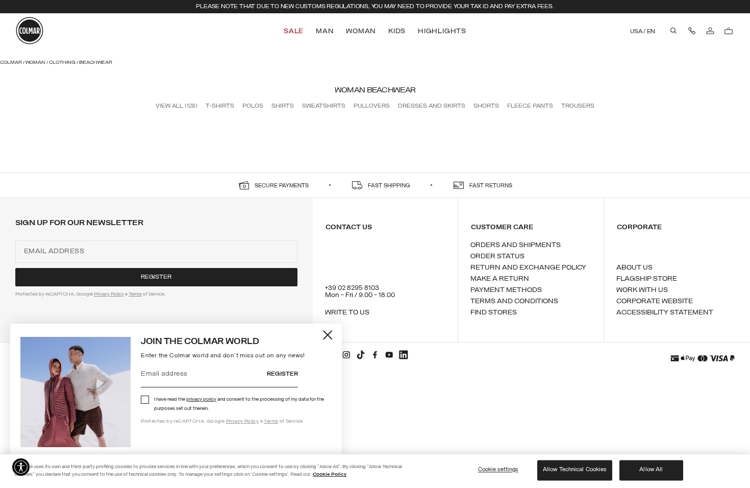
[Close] (328, 335)
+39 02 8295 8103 (352, 288)
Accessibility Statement (664, 312)
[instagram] (346, 355)
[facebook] (375, 355)
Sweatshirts (323, 106)
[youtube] (389, 355)
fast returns (490, 186)
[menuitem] (295, 31)
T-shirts (220, 106)
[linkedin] (403, 355)
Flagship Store (646, 279)
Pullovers (372, 106)
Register (282, 374)
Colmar (11, 62)
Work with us (642, 290)
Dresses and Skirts (431, 106)
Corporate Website (654, 301)
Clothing (63, 62)
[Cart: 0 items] (728, 31)
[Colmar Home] (29, 30)
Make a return (499, 279)
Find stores (493, 312)
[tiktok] (360, 355)
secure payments (282, 186)
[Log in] (710, 31)
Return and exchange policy (528, 268)
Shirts (282, 106)
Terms (271, 421)
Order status (497, 256)
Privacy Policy (242, 421)
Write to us (347, 312)
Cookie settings (498, 470)
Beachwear (95, 62)
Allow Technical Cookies (575, 470)
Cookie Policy (329, 474)
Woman (36, 62)
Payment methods (506, 290)
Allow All (651, 470)
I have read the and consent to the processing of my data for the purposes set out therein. (239, 404)
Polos (252, 106)
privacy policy (201, 399)
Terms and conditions (514, 301)
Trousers (577, 106)
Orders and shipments (515, 245)
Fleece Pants (530, 106)
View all (176, 106)
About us (634, 268)
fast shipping (389, 186)
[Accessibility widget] (21, 467)
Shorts (486, 106)
